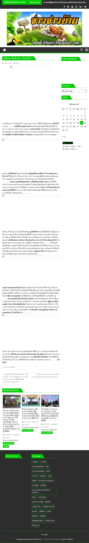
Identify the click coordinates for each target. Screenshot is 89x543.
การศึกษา (35, 462)
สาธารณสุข (42, 497)
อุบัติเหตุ (41, 511)
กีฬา (47, 466)
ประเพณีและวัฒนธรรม (46, 481)
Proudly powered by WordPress (29, 539)
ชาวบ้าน (35, 476)
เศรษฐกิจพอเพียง (37, 521)
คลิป (47, 471)
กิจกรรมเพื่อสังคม (38, 466)
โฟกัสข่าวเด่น (49, 521)
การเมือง (43, 462)
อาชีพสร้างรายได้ (48, 507)
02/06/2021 (46, 424)
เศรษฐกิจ (43, 516)
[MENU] (86, 49)
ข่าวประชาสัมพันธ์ (9, 367)
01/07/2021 (27, 422)
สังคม (34, 497)
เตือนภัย (34, 516)
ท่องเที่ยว (5, 446)
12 (74, 119)
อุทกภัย (34, 511)
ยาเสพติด (35, 485)
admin (17, 63)
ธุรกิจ (50, 476)
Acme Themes (67, 539)
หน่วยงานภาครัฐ (37, 502)
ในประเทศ (35, 525)
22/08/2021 (8, 435)
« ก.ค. (63, 137)
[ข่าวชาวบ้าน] (4, 49)
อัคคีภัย (47, 502)
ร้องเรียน (43, 485)
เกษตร (49, 511)
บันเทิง (34, 481)
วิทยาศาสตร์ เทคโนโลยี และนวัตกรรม (41, 491)
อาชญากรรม (36, 507)
